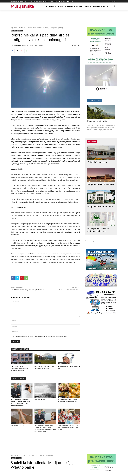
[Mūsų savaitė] (12, 46)
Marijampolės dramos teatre (100, 206)
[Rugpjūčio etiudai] (45, 390)
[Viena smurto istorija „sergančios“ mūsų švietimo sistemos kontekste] (21, 358)
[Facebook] (13, 51)
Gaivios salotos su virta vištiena (69, 290)
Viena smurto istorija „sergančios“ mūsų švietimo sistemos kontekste (20, 369)
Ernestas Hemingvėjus (97, 121)
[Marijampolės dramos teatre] (101, 197)
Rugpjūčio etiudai (39, 399)
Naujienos (13, 363)
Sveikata (20, 30)
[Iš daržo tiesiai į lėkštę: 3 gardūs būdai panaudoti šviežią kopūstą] (69, 390)
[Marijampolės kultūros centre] (101, 175)
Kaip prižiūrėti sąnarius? (17, 425)
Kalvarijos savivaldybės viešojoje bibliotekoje (98, 230)
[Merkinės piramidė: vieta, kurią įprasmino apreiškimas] (45, 358)
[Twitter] (17, 51)
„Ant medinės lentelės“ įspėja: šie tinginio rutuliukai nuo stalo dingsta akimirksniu (68, 427)
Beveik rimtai (62, 363)
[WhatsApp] (26, 51)
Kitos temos (21, 28)
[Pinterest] (22, 51)
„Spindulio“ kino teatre (97, 162)
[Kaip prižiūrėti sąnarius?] (21, 416)
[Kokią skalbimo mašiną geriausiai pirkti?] (69, 358)
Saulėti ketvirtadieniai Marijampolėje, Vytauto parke (27, 290)
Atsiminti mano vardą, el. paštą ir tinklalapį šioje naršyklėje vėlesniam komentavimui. (40, 336)
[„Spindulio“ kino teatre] (101, 153)
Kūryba (37, 397)
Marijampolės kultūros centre (100, 184)
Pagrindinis (14, 28)
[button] (115, 6)
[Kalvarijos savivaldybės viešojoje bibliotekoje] (101, 219)
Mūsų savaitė (17, 45)
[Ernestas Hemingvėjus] (101, 112)
